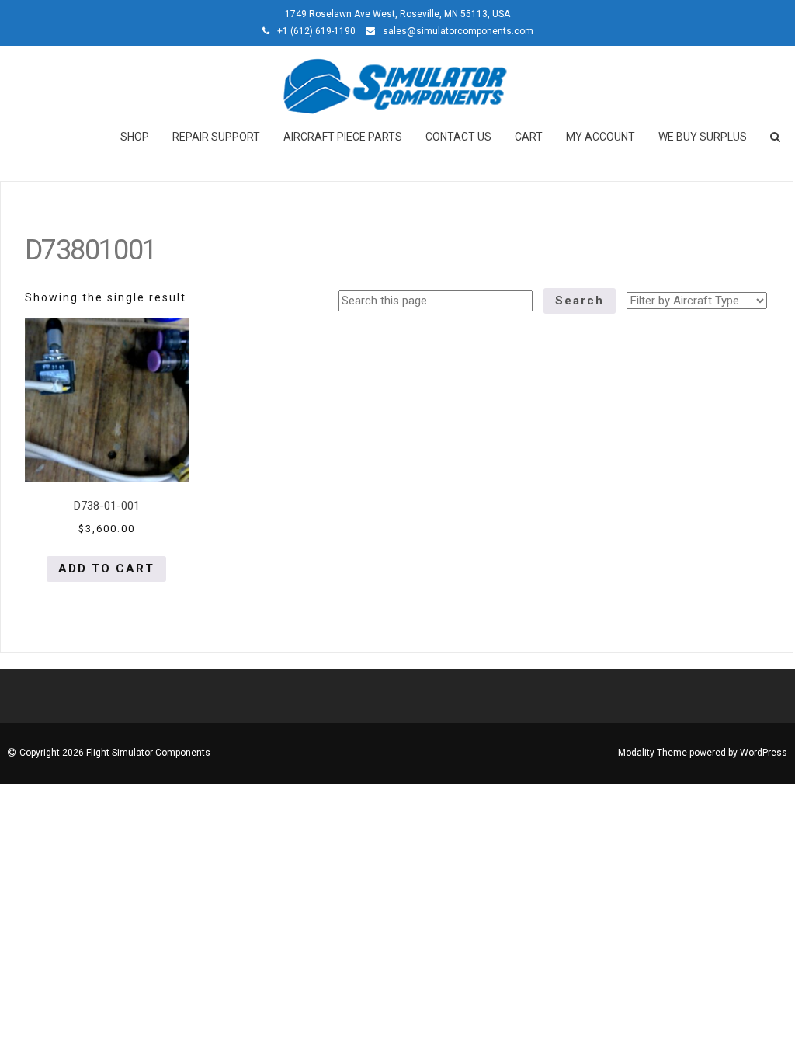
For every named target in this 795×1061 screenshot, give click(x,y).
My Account (600, 136)
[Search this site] (776, 136)
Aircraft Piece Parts (342, 136)
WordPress (763, 752)
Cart (529, 136)
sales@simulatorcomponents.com (458, 31)
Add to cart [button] (106, 569)
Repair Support (216, 136)
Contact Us (458, 136)
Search (579, 301)
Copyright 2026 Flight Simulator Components (114, 752)
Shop (134, 136)
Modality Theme (652, 752)
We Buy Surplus (702, 136)
